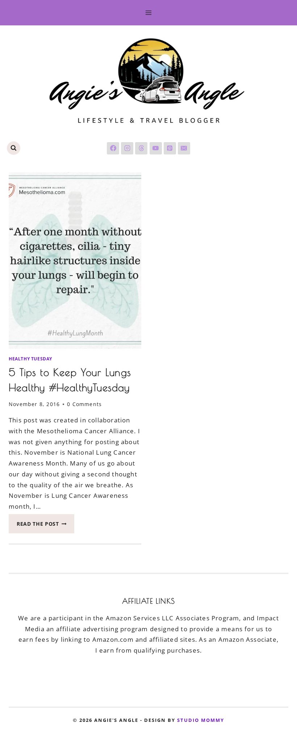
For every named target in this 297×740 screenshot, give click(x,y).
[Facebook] (113, 148)
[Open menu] (148, 12)
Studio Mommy (200, 720)
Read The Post (45, 525)
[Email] (184, 148)
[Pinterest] (170, 148)
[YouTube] (156, 148)
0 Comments (84, 404)
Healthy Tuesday (30, 358)
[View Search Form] (13, 148)
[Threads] (141, 148)
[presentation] (75, 260)
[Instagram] (127, 148)
